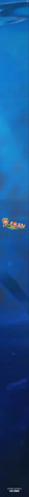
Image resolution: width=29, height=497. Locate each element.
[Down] (14, 494)
